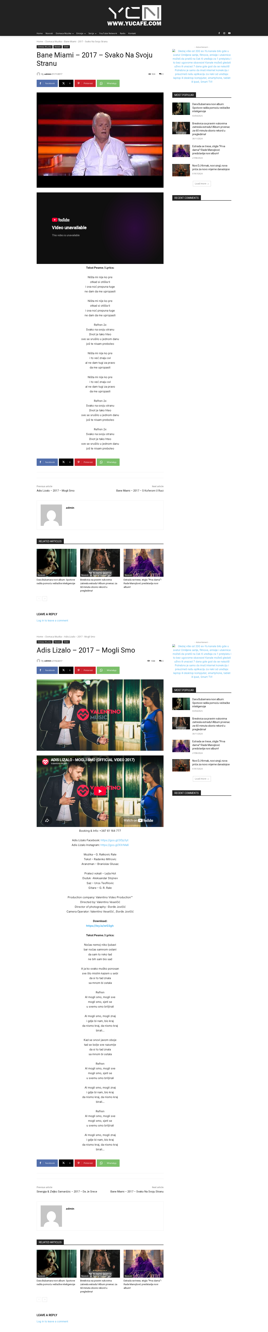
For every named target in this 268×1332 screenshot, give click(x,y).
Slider (66, 46)
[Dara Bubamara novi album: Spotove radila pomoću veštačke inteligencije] (57, 563)
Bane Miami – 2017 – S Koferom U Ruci (140, 490)
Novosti (58, 46)
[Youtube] (229, 33)
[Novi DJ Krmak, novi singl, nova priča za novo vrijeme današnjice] (181, 170)
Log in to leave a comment (52, 620)
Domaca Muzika (53, 41)
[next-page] (44, 598)
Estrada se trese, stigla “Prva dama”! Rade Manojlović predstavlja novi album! (142, 583)
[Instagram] (224, 33)
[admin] (39, 74)
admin (47, 74)
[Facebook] (219, 33)
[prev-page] (39, 598)
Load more (200, 183)
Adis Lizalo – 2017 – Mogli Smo (56, 490)
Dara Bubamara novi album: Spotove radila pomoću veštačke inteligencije (211, 108)
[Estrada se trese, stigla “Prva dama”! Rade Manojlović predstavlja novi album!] (144, 563)
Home (40, 41)
